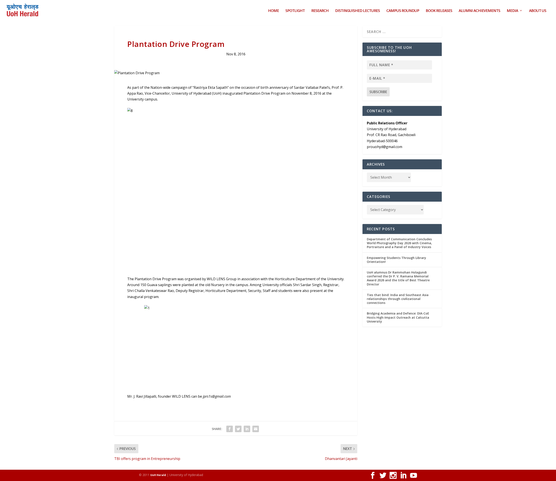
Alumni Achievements (479, 11)
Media (512, 11)
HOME (273, 11)
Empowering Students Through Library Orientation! (396, 260)
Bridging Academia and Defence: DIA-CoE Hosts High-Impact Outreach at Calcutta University (398, 317)
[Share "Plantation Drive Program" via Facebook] (229, 429)
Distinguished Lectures (357, 11)
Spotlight (295, 11)
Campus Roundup (402, 11)
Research (320, 11)
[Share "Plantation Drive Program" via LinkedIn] (247, 429)
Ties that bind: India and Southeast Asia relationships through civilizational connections (398, 299)
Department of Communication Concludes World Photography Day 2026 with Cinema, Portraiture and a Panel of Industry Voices (399, 243)
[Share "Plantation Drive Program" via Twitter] (238, 429)
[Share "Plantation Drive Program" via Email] (255, 429)
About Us (537, 11)
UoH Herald (158, 475)
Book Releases (439, 11)
